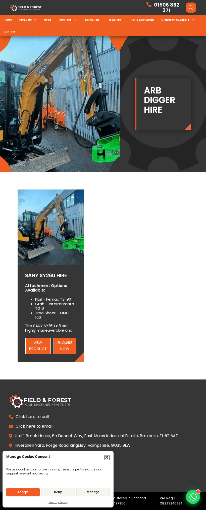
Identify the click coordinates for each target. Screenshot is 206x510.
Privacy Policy (58, 502)
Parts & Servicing (142, 20)
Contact (9, 32)
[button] (107, 457)
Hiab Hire (115, 20)
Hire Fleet (65, 20)
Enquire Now (65, 345)
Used (47, 20)
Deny (58, 492)
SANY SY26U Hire (46, 275)
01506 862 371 (166, 7)
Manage (93, 492)
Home (8, 20)
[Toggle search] (191, 8)
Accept (23, 492)
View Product (38, 345)
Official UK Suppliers (175, 20)
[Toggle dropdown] (35, 20)
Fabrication (91, 20)
